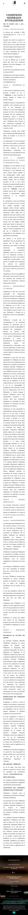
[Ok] (26, 909)
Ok (14, 912)
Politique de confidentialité (14, 903)
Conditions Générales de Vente (14, 898)
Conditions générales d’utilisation (14, 901)
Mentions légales (14, 896)
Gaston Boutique (14, 881)
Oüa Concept (14, 886)
